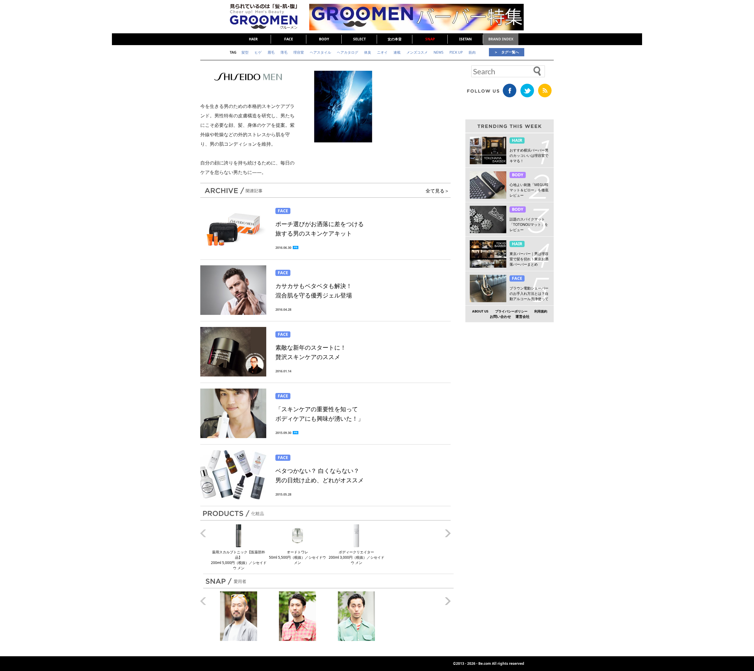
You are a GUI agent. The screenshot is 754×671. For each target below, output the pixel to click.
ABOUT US (480, 311)
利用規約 (540, 311)
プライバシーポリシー (511, 311)
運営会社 (522, 316)
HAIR (253, 39)
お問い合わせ (500, 316)
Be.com (484, 663)
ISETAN (465, 39)
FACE (288, 39)
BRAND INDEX (500, 39)
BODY (324, 39)
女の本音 (395, 39)
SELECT (359, 39)
